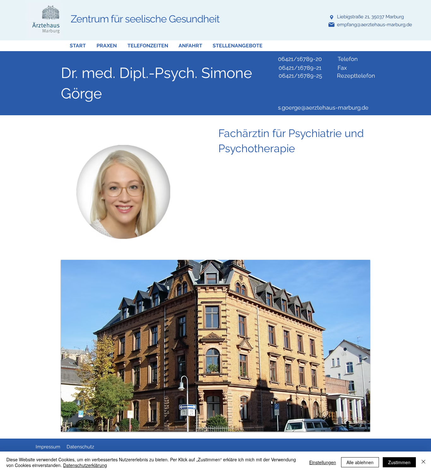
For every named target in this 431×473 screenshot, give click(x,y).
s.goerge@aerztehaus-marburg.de (323, 107)
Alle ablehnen (360, 462)
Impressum (48, 447)
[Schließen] (423, 462)
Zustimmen (399, 462)
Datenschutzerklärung (85, 465)
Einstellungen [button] (322, 462)
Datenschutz (80, 447)
